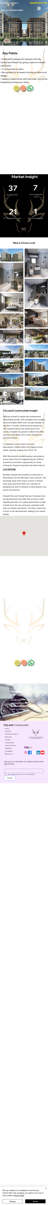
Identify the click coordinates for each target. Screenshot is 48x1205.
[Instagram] (25, 752)
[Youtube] (42, 752)
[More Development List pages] (17, 734)
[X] (34, 752)
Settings (12, 1201)
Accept (35, 1201)
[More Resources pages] (13, 754)
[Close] (45, 1190)
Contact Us (15, 715)
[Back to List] (6, 41)
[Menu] (39, 8)
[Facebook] (30, 752)
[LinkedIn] (38, 752)
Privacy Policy (19, 1195)
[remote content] (24, 134)
